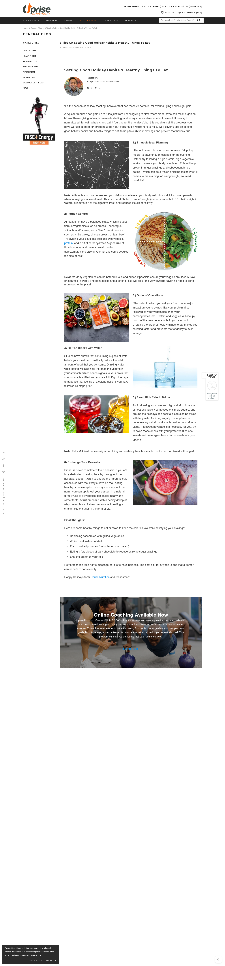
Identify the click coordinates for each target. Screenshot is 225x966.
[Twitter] (3, 472)
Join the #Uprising (194, 13)
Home (25, 28)
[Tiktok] (3, 459)
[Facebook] (3, 465)
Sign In (181, 13)
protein (68, 243)
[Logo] (37, 8)
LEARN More (131, 649)
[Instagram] (4, 452)
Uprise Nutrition (100, 577)
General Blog (36, 28)
